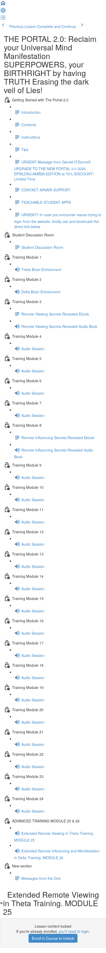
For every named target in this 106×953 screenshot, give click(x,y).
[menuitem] (3, 11)
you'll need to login (74, 931)
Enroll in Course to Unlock (53, 938)
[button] (3, 4)
